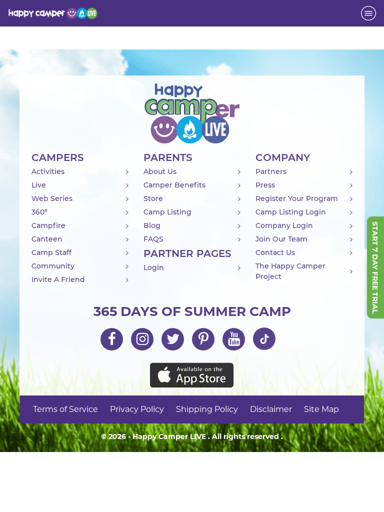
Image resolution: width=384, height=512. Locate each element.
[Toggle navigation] (368, 13)
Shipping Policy (207, 409)
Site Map (321, 409)
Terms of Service (65, 409)
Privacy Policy (137, 409)
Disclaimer (271, 409)
